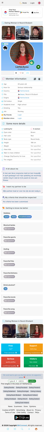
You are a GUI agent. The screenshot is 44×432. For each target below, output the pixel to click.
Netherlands (24, 91)
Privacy (38, 410)
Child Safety (21, 412)
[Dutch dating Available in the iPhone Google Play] (22, 416)
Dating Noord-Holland (30, 395)
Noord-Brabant (31, 94)
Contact (30, 412)
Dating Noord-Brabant (14, 395)
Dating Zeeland (34, 399)
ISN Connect (22, 425)
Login (32, 3)
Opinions (32, 406)
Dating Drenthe (9, 387)
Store (26, 406)
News (10, 406)
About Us (30, 410)
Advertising (20, 410)
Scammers (18, 406)
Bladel (22, 94)
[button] (2, 2)
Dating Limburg (36, 391)
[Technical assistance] (36, 429)
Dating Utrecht (22, 399)
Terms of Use (10, 412)
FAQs (37, 412)
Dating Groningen (23, 391)
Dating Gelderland (9, 391)
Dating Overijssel (10, 399)
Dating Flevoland (21, 387)
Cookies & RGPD (8, 410)
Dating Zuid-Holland (22, 402)
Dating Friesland (34, 387)
